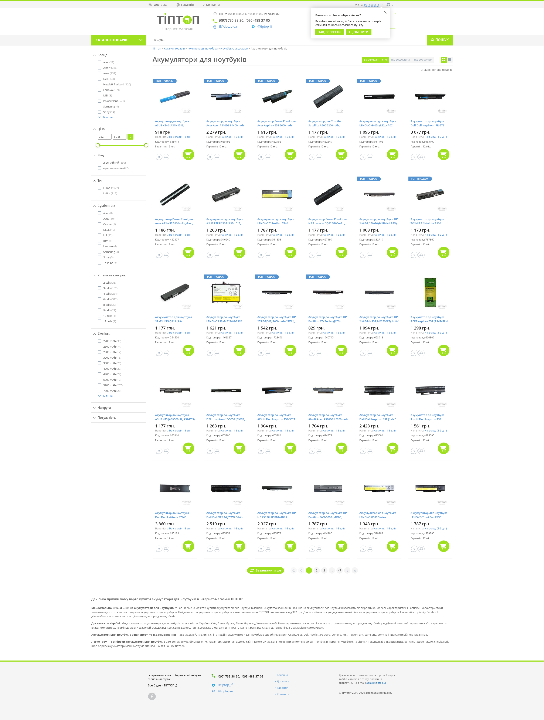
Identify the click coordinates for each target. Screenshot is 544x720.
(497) (116, 168)
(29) (112, 369)
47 (339, 570)
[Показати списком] (450, 60)
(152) (110, 288)
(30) (109, 305)
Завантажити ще (268, 570)
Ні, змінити (358, 32)
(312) (110, 193)
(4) (110, 246)
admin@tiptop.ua (376, 683)
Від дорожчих (423, 59)
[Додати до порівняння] (166, 157)
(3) (111, 252)
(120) (117, 84)
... (332, 570)
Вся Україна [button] (371, 4)
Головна (282, 675)
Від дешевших (400, 59)
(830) (114, 162)
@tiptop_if (264, 26)
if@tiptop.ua (225, 691)
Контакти (283, 694)
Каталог (111, 40)
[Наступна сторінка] (347, 570)
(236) (110, 68)
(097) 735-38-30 (228, 676)
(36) (109, 282)
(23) (112, 391)
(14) (109, 112)
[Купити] (188, 154)
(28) (108, 62)
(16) (112, 357)
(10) (109, 219)
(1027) (111, 188)
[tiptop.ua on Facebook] (152, 696)
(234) (110, 294)
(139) (111, 90)
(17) (112, 352)
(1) (109, 224)
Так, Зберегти (330, 32)
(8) (107, 95)
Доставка (283, 681)
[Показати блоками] (444, 60)
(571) (114, 101)
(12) (109, 230)
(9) (111, 106)
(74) (112, 346)
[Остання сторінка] (355, 570)
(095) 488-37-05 (252, 676)
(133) (109, 73)
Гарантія (282, 688)
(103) (109, 79)
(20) (112, 363)
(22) (109, 310)
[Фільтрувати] (130, 137)
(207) (113, 385)
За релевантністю (375, 59)
